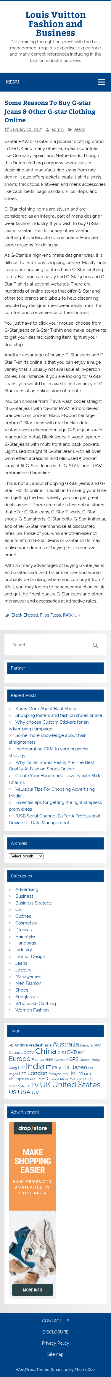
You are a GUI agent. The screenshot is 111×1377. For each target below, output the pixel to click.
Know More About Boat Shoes (46, 708)
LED (22, 1073)
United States (76, 1084)
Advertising (26, 889)
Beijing (85, 1045)
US (13, 1092)
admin (58, 129)
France (38, 1059)
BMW (96, 1045)
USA (24, 1092)
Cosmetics (26, 923)
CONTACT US (55, 1321)
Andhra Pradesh (29, 1045)
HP (21, 1067)
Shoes (21, 990)
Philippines (19, 1078)
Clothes (23, 916)
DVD (72, 1052)
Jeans (79, 129)
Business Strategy (33, 903)
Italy (56, 1067)
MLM (77, 1073)
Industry (23, 949)
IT (48, 1067)
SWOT (24, 1086)
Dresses (23, 929)
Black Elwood (25, 615)
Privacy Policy (55, 1343)
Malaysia (55, 1074)
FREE (49, 1059)
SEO (43, 1078)
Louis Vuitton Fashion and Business (55, 23)
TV (35, 1085)
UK (77, 615)
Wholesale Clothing (35, 1003)
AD (11, 1045)
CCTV (29, 1052)
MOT (87, 1074)
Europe (19, 1058)
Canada (15, 1052)
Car (18, 909)
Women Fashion (32, 1010)
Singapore (81, 1078)
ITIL (66, 1067)
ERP (81, 1052)
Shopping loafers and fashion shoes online (58, 715)
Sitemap (55, 1355)
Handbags (25, 943)
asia (48, 1045)
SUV (13, 1086)
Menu (13, 82)
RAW (67, 615)
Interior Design (30, 956)
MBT (66, 1074)
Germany (61, 1059)
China (46, 1051)
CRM (62, 1052)
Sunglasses (26, 996)
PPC (33, 1078)
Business (24, 896)
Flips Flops (50, 615)
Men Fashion (28, 983)
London (37, 1073)
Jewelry (23, 970)
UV (35, 1092)
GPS (73, 1059)
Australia (66, 1044)
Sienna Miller (58, 1079)
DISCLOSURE (56, 1332)
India (35, 1066)
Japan (79, 1067)
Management (29, 976)
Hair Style (25, 936)
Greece (85, 1059)
